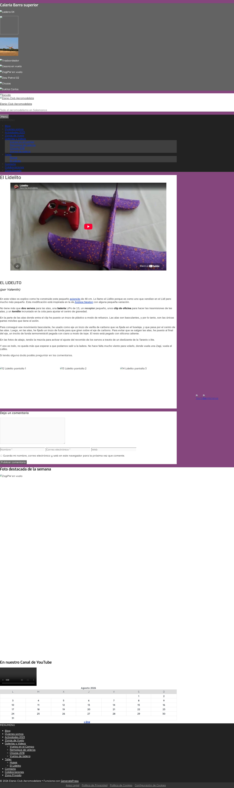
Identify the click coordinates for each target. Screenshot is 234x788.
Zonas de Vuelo (14, 135)
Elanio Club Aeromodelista (16, 103)
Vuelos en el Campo (22, 141)
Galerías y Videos (15, 138)
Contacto (10, 163)
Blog (7, 125)
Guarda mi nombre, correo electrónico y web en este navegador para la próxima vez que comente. (64, 455)
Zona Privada (13, 170)
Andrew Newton (84, 302)
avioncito (75, 298)
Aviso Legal (72, 785)
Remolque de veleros (22, 144)
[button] (7, 120)
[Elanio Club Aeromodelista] (17, 98)
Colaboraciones (14, 167)
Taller (8, 154)
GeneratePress (70, 780)
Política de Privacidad (94, 785)
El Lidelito (15, 160)
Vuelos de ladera (20, 151)
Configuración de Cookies (150, 785)
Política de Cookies (121, 785)
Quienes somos (14, 129)
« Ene (87, 721)
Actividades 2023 (15, 132)
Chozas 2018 (17, 148)
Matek (13, 157)
